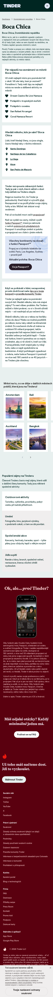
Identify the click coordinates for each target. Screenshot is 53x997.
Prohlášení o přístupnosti (14, 865)
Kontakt (6, 911)
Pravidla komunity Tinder (13, 852)
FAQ (5, 893)
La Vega (14, 159)
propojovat (38, 214)
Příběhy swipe (9, 902)
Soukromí (7, 827)
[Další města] (30, 457)
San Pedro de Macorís (21, 169)
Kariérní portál (9, 877)
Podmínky (7, 838)
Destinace (6, 19)
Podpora (7, 920)
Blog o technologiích (12, 881)
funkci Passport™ (13, 223)
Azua (12, 164)
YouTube (6, 806)
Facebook (7, 815)
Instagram (7, 797)
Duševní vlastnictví (11, 847)
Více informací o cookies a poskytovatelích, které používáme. (21, 981)
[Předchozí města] (23, 457)
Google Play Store (11, 940)
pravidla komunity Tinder (28, 294)
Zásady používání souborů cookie (17, 843)
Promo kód (8, 915)
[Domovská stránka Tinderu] (12, 6)
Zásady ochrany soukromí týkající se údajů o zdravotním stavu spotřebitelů (21, 833)
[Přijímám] (50, 967)
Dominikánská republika (23, 19)
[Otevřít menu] (47, 6)
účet (42, 200)
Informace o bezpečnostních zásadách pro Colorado (25, 856)
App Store (7, 936)
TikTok (6, 802)
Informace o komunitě (12, 860)
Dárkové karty (9, 924)
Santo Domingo (18, 148)
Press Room (8, 906)
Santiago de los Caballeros (23, 154)
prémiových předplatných (26, 226)
